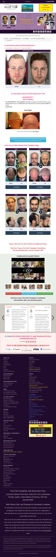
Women (31, 418)
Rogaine (5, 436)
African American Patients (35, 396)
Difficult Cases (32, 403)
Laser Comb (6, 435)
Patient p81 (32, 289)
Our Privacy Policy (8, 483)
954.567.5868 (50, 1)
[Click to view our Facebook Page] (34, 31)
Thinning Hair (6, 461)
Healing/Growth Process (35, 409)
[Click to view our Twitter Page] (39, 31)
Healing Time (6, 478)
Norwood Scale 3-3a (8, 444)
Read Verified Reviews (8, 371)
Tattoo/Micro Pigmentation (36, 414)
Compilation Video (33, 392)
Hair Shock (6, 427)
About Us (5, 359)
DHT (4, 424)
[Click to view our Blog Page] (48, 31)
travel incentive (46, 530)
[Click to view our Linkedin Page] (41, 31)
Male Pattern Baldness (9, 429)
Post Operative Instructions (10, 394)
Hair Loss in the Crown (9, 456)
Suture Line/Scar (33, 413)
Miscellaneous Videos (34, 382)
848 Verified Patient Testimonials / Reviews (30, 345)
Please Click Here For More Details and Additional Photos (28, 244)
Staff (4, 368)
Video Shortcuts (33, 385)
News (4, 482)
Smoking (5, 430)
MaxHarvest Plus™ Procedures (37, 411)
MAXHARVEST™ (12, 102)
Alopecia (5, 422)
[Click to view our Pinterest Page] (43, 31)
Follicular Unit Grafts (8, 400)
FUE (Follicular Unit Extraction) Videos (38, 387)
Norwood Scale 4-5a (8, 446)
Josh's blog (6, 467)
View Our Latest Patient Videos (45, 293)
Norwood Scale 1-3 (8, 442)
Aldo (16, 289)
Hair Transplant (7, 477)
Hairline (31, 408)
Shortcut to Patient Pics (35, 369)
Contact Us (28, 1)
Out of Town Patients (8, 416)
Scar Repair (32, 361)
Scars (30, 375)
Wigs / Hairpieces (8, 438)
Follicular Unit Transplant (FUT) (11, 403)
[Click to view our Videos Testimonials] (36, 31)
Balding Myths (7, 485)
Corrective (31, 363)
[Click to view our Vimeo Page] (50, 31)
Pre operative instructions (9, 392)
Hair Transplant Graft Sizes (10, 406)
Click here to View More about (28, 131)
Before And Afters (33, 398)
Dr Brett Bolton (7, 364)
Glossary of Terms (8, 472)
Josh (8, 289)
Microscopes (6, 480)
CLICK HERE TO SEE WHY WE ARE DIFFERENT (18, 48)
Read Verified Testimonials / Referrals (12, 452)
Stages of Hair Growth (34, 368)
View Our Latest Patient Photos (29, 293)
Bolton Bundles (7, 375)
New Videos (32, 380)
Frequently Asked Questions (36, 383)
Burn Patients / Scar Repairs (36, 399)
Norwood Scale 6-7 (8, 447)
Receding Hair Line (8, 459)
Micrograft (6, 405)
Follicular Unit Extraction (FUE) (11, 401)
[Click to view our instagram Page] (46, 31)
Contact (5, 361)
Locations (5, 369)
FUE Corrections (33, 404)
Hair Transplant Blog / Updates (11, 468)
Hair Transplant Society (9, 473)
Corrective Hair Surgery (9, 470)
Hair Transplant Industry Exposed (37, 406)
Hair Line (31, 366)
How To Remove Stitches (35, 388)
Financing (5, 386)
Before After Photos (34, 359)
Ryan (47, 290)
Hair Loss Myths (7, 425)
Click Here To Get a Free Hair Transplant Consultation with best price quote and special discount (28, 140)
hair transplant (20, 102)
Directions (5, 363)
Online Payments (7, 385)
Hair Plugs (6, 475)
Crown (30, 364)
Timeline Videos (33, 377)
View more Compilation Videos (13, 293)
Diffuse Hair (6, 458)
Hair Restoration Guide (9, 391)
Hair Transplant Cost (8, 383)
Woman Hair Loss (7, 462)
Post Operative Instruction (35, 390)
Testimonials (32, 379)
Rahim (39, 289)
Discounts (5, 412)
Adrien (24, 289)
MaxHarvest (6, 379)
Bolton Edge (6, 377)
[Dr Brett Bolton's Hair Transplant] (11, 6)
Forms (5, 366)
